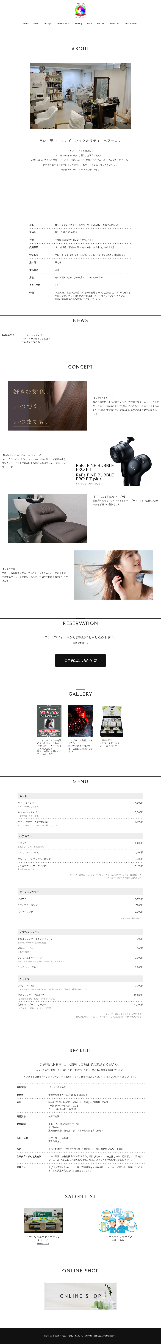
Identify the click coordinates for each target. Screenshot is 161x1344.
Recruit (100, 23)
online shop (131, 23)
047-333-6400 (69, 232)
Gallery (78, 23)
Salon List (114, 23)
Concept (47, 23)
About (26, 23)
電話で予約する (80, 642)
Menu (89, 23)
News (35, 23)
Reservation (63, 23)
